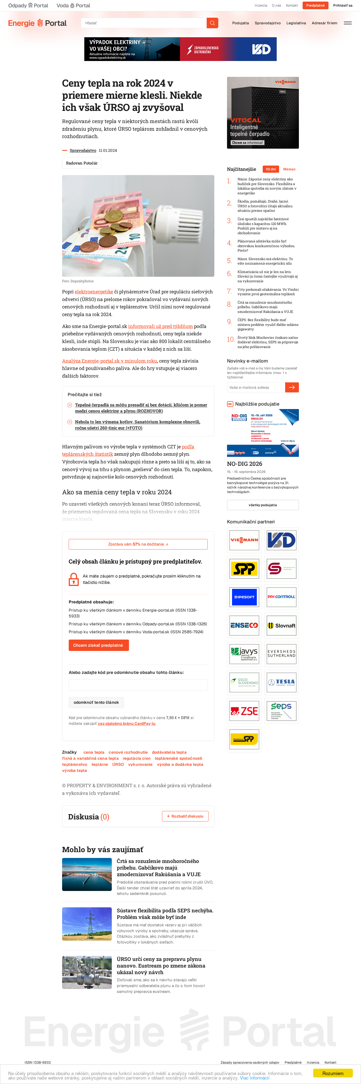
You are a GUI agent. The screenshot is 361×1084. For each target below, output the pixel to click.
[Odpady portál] (28, 5)
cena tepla (94, 752)
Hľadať (212, 23)
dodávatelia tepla (169, 752)
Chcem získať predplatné (98, 645)
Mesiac (289, 169)
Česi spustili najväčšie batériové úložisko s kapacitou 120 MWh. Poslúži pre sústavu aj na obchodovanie (263, 226)
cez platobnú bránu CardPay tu (126, 723)
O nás (276, 5)
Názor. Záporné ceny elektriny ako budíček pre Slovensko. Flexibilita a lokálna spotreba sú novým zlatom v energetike (267, 186)
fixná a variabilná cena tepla (90, 758)
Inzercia (261, 5)
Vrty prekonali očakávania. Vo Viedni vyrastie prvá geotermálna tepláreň (268, 292)
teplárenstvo (74, 764)
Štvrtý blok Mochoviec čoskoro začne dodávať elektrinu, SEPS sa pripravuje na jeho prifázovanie (268, 342)
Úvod (37, 23)
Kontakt (292, 5)
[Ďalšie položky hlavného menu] (348, 23)
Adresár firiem (324, 23)
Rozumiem (333, 1073)
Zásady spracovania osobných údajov (250, 1062)
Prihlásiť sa (343, 5)
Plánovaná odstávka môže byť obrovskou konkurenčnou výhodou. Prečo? (266, 246)
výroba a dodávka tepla (180, 764)
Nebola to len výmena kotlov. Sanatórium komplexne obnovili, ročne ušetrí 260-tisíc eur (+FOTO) (137, 424)
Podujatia (240, 23)
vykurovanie (140, 764)
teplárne (99, 764)
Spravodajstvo (268, 23)
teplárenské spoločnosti (178, 758)
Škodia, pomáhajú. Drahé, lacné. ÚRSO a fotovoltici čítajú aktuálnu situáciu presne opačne (265, 206)
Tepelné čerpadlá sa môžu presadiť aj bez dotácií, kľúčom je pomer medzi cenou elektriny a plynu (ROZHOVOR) (141, 408)
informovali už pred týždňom (160, 326)
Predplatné (315, 5)
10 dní (271, 169)
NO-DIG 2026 (244, 463)
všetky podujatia (263, 505)
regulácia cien (137, 758)
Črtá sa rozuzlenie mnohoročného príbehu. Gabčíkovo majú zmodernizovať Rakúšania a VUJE (265, 307)
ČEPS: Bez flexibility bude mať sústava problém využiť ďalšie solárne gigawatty (268, 324)
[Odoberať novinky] (292, 387)
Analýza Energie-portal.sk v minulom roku (109, 361)
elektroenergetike (94, 291)
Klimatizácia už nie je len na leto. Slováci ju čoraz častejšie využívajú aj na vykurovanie (268, 276)
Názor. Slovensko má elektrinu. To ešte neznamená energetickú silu (265, 261)
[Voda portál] (73, 5)
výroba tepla (74, 770)
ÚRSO (118, 764)
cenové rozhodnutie (128, 752)
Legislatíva (296, 23)
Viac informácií (255, 1077)
